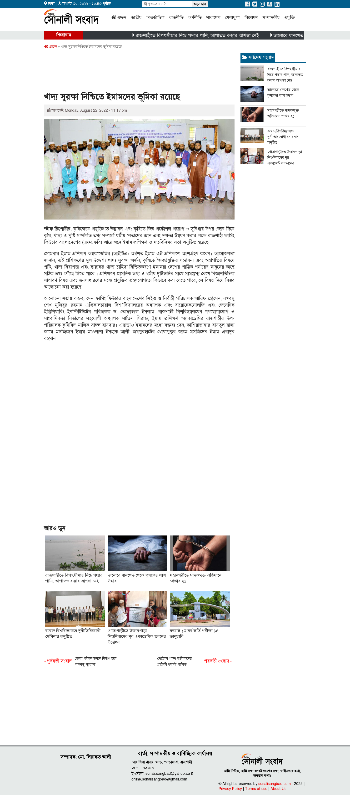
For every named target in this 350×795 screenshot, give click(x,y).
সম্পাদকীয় (271, 17)
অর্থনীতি (195, 17)
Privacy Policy (230, 788)
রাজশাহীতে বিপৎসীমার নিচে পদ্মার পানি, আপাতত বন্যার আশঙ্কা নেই (180, 36)
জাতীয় (136, 17)
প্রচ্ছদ (121, 17)
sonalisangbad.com (274, 783)
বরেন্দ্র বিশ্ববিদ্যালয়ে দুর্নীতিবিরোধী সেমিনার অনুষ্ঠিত (283, 137)
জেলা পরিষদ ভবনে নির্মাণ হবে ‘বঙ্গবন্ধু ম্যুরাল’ (80, 661)
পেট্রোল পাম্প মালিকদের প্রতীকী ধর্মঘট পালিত (194, 661)
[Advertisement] (130, 72)
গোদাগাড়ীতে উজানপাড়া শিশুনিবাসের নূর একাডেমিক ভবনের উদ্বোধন (137, 636)
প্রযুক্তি (290, 17)
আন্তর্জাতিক (155, 17)
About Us (278, 788)
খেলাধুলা (232, 17)
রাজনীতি (176, 17)
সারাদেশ (213, 17)
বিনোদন (251, 17)
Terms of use (256, 788)
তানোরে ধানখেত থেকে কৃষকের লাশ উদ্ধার (294, 36)
